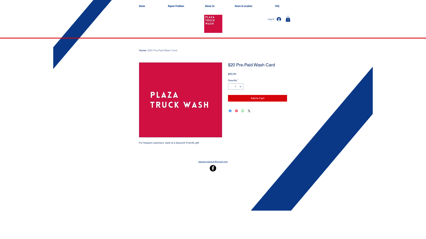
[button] (288, 19)
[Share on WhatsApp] (243, 111)
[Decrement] (230, 86)
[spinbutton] (236, 86)
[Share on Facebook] (230, 111)
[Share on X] (249, 111)
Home (142, 50)
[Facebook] (213, 168)
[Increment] (241, 86)
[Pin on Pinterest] (236, 111)
